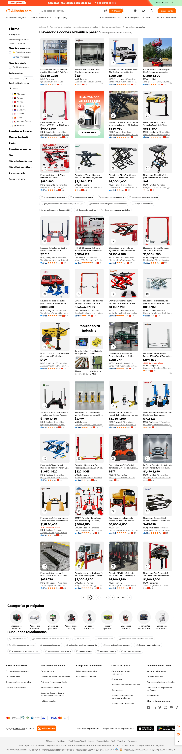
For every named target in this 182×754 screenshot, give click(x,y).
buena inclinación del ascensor (118, 645)
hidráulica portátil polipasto (113, 198)
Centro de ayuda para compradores (120, 672)
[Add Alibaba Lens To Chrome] (46, 728)
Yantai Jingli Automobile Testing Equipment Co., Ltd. (123, 366)
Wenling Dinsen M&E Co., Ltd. (122, 477)
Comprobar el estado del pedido (161, 682)
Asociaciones (153, 695)
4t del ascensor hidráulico (54, 198)
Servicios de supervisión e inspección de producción (52, 694)
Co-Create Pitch (13, 677)
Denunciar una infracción (122, 703)
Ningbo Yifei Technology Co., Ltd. (54, 134)
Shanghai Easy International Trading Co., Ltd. (123, 424)
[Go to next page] (129, 597)
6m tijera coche (83, 639)
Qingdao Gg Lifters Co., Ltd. (52, 424)
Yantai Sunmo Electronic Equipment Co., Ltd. (157, 134)
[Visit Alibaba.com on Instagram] (165, 707)
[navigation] (21, 312)
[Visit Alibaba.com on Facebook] (148, 707)
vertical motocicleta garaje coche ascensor (109, 204)
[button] (105, 11)
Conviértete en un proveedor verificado (159, 688)
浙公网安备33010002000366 (137, 750)
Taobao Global (103, 741)
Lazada (91, 741)
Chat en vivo (116, 679)
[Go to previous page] (83, 597)
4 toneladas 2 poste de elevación (145, 198)
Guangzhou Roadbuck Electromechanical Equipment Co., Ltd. (89, 82)
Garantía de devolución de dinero (55, 677)
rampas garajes (85, 651)
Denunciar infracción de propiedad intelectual (122, 696)
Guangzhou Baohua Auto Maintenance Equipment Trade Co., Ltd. (55, 477)
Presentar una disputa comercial (125, 685)
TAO (113, 741)
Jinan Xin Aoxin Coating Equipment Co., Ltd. (123, 187)
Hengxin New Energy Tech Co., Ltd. (157, 313)
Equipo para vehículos (111, 27)
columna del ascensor (51, 645)
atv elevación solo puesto (83, 198)
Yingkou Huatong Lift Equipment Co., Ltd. (55, 532)
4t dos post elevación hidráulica (117, 210)
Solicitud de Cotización (86, 677)
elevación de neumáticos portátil (57, 210)
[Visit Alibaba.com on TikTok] (177, 707)
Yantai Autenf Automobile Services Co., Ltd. (55, 260)
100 (123, 598)
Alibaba (42, 27)
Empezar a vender (155, 677)
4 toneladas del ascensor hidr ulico (26, 651)
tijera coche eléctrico (87, 210)
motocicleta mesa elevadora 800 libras (137, 639)
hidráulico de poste (105, 639)
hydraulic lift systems (132, 651)
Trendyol (121, 741)
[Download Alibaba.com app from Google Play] (166, 728)
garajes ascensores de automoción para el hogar (63, 204)
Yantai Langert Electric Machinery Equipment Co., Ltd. (157, 585)
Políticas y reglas (48, 701)
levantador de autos (108, 651)
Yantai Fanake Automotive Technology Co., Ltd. (89, 187)
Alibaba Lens (19, 728)
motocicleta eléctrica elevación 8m (83, 645)
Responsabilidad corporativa (18, 682)
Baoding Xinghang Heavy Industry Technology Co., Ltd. (89, 313)
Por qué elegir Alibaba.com (17, 671)
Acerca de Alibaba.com (16, 665)
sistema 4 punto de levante (149, 645)
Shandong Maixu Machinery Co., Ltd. (157, 424)
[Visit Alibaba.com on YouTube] (171, 707)
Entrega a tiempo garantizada (54, 682)
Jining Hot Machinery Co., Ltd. (156, 82)
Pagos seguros (47, 671)
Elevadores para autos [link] (135, 27)
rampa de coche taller (144, 204)
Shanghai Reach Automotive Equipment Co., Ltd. (157, 477)
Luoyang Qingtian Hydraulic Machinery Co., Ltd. (89, 424)
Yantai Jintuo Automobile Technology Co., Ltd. (123, 82)
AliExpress (50, 741)
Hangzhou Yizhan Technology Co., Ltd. (157, 187)
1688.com (61, 741)
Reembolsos (117, 690)
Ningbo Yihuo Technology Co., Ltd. (55, 187)
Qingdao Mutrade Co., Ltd (51, 82)
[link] (178, 727)
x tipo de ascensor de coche (23, 645)
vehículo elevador (19, 639)
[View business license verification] (116, 749)
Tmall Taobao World (77, 741)
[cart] (144, 11)
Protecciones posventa (51, 687)
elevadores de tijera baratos (59, 651)
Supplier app (93, 728)
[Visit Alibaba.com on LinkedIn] (154, 707)
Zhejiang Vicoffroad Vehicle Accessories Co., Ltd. (55, 366)
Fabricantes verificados (86, 671)
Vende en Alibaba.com (156, 671)
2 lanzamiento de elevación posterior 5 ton (51, 639)
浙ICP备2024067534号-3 (163, 750)
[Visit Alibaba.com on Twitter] (160, 707)
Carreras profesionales (16, 687)
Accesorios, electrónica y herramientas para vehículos (74, 27)
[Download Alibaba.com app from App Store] (145, 728)
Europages (132, 741)
